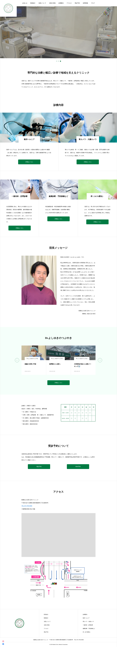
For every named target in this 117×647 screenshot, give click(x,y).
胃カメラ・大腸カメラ (88, 621)
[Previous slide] (17, 360)
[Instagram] (3, 641)
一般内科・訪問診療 (88, 625)
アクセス (46, 628)
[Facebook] (3, 644)
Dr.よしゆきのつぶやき (32, 358)
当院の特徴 (46, 625)
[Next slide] (100, 360)
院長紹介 (46, 614)
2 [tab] (58, 61)
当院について (47, 621)
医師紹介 (46, 618)
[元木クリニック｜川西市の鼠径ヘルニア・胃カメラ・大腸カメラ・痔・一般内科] (19, 623)
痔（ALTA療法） (87, 632)
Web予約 (78, 466)
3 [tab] (60, 61)
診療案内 (85, 614)
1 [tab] (56, 61)
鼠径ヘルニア (86, 618)
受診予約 (46, 632)
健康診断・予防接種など (89, 628)
